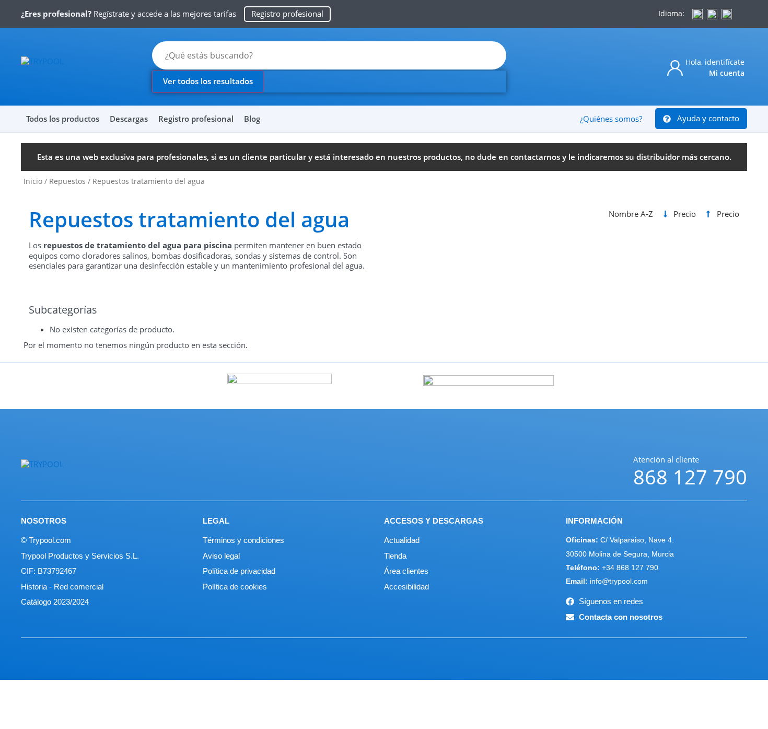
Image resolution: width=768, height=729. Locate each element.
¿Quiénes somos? (611, 118)
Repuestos (67, 181)
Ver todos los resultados (208, 81)
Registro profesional (196, 118)
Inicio (33, 181)
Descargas (129, 118)
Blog (252, 118)
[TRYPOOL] (73, 66)
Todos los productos (62, 118)
